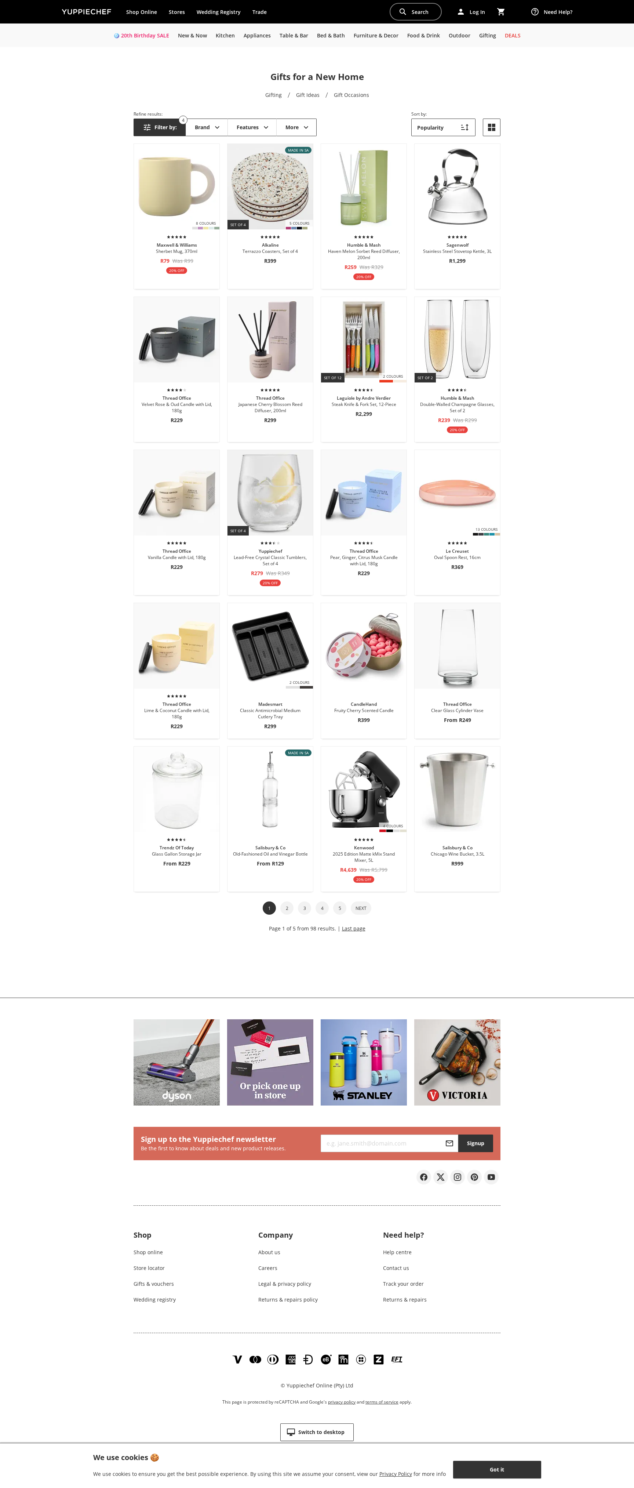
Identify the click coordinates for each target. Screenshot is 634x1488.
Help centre (397, 1252)
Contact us (396, 1267)
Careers (267, 1267)
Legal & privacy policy (284, 1283)
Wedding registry (155, 1299)
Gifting (273, 94)
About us (269, 1252)
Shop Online (141, 11)
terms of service (381, 1402)
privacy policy (342, 1402)
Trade (262, 13)
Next (361, 908)
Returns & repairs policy (288, 1299)
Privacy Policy (395, 1473)
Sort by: (419, 114)
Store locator (149, 1267)
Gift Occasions (351, 94)
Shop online (148, 1252)
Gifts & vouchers (154, 1283)
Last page (353, 928)
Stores (177, 11)
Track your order (403, 1283)
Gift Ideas (308, 94)
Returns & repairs (405, 1299)
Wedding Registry (219, 11)
